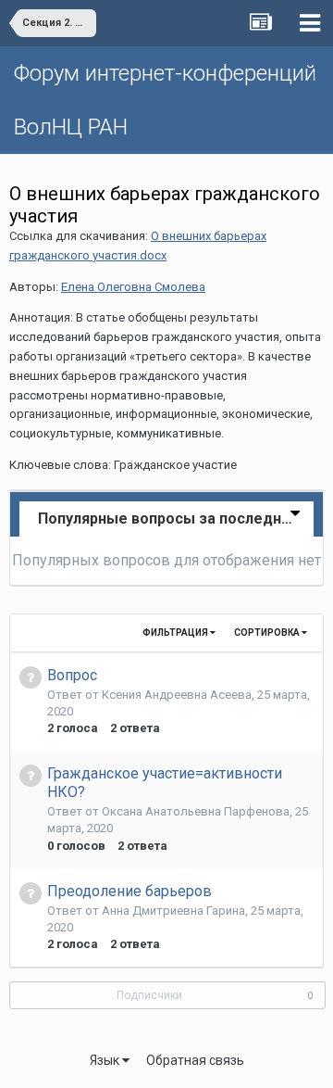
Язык (106, 1060)
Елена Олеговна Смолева (133, 287)
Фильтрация (176, 632)
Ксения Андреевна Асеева (177, 695)
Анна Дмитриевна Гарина (173, 910)
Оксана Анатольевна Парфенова (196, 811)
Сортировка (268, 632)
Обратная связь (195, 1060)
